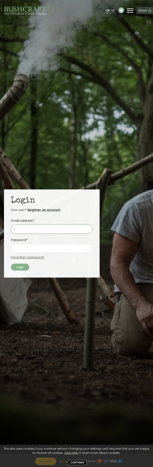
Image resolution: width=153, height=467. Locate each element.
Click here (71, 453)
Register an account (44, 210)
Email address (22, 220)
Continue (77, 462)
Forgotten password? (27, 257)
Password (18, 240)
